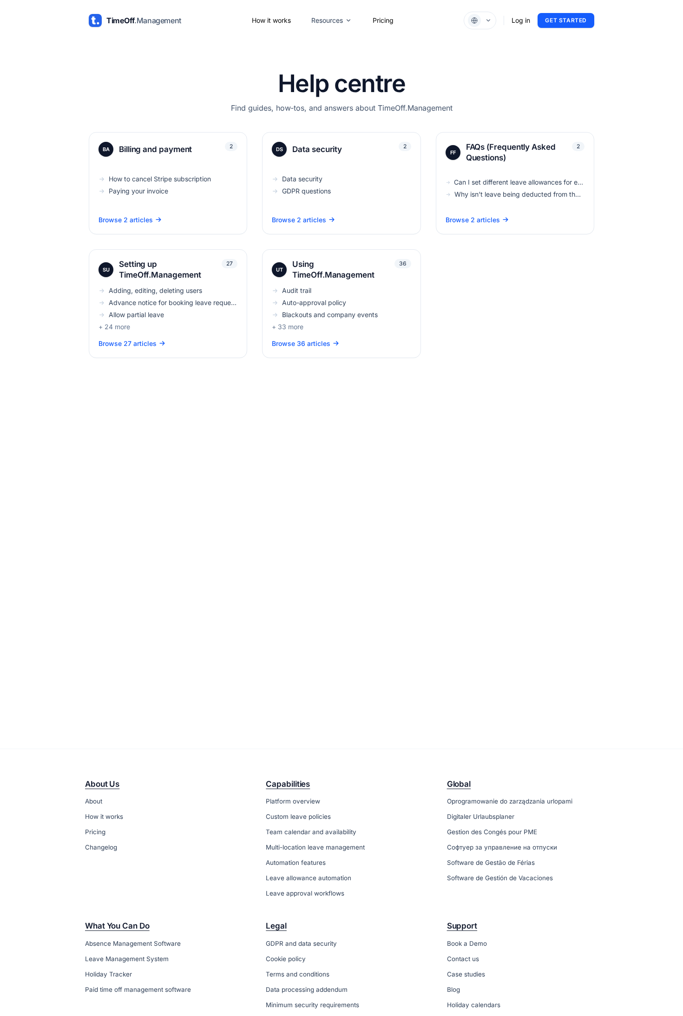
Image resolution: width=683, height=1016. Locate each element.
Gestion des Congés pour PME (492, 832)
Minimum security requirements (312, 1005)
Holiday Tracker (108, 974)
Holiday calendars (473, 1005)
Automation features (296, 862)
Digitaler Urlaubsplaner (480, 816)
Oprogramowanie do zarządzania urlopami (509, 801)
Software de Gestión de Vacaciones (500, 878)
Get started (566, 20)
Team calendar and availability (311, 832)
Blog (453, 989)
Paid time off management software (138, 989)
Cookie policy (286, 959)
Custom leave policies (298, 816)
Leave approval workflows (305, 893)
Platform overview (293, 801)
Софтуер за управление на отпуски (502, 847)
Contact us (463, 959)
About (93, 801)
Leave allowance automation (308, 878)
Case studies (466, 974)
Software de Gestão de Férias (491, 862)
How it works (271, 20)
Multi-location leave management (315, 847)
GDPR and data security (301, 943)
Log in (521, 20)
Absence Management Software (133, 943)
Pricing (383, 20)
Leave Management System (127, 959)
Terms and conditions (297, 974)
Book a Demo (467, 943)
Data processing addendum (307, 989)
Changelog (101, 847)
